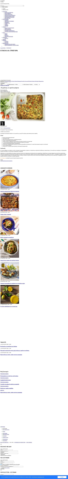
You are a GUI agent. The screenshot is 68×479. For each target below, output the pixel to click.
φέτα (11, 160)
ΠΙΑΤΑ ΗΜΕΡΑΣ (8, 13)
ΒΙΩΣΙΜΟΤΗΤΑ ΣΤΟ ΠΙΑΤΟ (10, 44)
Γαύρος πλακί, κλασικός (5, 214)
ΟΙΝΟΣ (6, 33)
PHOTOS (6, 38)
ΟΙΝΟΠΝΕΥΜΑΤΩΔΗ (9, 36)
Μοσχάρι (9, 81)
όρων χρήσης (7, 467)
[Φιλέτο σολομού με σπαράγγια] (9, 234)
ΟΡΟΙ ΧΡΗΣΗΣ (29, 442)
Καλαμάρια (19, 81)
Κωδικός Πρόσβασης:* (4, 465)
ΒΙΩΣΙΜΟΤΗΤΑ (5, 43)
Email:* (1, 463)
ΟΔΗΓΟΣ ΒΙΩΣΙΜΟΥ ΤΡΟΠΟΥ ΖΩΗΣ (12, 45)
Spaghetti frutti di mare (5, 380)
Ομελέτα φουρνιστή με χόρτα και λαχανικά (9, 191)
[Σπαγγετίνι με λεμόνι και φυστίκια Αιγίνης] (9, 257)
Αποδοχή (5, 467)
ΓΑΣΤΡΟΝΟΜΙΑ (6, 19)
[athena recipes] (5, 437)
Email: (1, 449)
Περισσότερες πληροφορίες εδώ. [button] (38, 477)
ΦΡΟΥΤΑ (2, 390)
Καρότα (30, 81)
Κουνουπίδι (27, 81)
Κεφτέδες (23, 81)
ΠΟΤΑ (4, 32)
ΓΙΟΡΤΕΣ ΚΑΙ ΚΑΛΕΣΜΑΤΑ (10, 15)
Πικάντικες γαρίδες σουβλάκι (6, 388)
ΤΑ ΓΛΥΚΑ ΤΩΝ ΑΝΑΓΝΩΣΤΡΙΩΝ (11, 31)
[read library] (5, 440)
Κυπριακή (6, 81)
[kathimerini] (5, 433)
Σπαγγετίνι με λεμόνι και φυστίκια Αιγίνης (9, 260)
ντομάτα (9, 160)
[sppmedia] (2, 426)
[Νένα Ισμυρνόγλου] (2, 125)
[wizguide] (4, 435)
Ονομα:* (1, 474)
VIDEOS (4, 39)
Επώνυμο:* (2, 462)
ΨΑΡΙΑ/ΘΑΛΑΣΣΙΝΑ (4, 373)
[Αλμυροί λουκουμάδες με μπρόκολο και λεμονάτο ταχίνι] (9, 280)
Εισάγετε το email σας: (4, 453)
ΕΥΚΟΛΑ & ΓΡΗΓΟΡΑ (9, 12)
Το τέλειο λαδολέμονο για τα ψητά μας (8, 306)
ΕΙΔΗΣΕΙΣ (6, 20)
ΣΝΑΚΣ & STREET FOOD (9, 16)
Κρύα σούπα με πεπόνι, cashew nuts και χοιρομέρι (11, 354)
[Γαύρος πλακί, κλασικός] (9, 211)
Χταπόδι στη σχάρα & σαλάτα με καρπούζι (9, 384)
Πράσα (16, 81)
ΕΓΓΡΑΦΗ (2, 468)
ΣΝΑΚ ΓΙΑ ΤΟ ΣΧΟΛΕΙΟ (9, 27)
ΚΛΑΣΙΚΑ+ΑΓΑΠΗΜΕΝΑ (10, 30)
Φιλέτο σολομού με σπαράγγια (7, 237)
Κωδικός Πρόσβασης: (4, 451)
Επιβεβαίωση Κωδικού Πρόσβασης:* (6, 466)
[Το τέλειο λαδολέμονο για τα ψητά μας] (9, 303)
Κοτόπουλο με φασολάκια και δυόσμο (8, 346)
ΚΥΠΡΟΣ (6, 41)
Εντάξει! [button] (62, 477)
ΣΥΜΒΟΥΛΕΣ (7, 23)
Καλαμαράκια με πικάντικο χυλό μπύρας (9, 376)
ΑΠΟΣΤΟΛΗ (3, 454)
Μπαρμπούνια (41, 81)
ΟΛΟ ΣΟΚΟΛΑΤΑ (8, 29)
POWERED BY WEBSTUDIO (19, 442)
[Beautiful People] (6, 434)
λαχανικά (6, 160)
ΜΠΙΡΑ (6, 34)
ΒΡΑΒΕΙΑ (4, 40)
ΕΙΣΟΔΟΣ (2, 452)
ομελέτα (1, 160)
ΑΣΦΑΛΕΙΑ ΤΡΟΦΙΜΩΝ (9, 21)
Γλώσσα (13, 81)
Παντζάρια (36, 81)
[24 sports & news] (6, 429)
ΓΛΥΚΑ (4, 26)
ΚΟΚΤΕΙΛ (6, 35)
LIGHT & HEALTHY (8, 14)
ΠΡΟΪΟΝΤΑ (5, 37)
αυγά (4, 160)
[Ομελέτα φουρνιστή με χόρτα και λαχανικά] (9, 188)
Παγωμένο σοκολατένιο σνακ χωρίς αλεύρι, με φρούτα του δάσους (14, 350)
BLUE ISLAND (7, 18)
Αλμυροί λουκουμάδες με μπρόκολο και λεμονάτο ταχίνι (12, 283)
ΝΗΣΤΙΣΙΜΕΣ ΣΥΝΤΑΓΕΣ (9, 17)
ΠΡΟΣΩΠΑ (7, 22)
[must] (4, 431)
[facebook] (0, 4)
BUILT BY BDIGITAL (4, 442)
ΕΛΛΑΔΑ (6, 42)
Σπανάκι (33, 81)
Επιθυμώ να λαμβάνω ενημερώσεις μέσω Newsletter (10, 464)
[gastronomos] (5, 439)
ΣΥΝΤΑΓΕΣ (5, 11)
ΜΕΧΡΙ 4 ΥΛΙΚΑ (8, 28)
